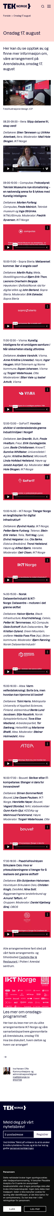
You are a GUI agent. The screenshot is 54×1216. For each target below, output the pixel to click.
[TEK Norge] (17, 7)
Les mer (35, 1208)
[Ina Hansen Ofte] (6, 1070)
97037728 (17, 1080)
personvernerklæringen (22, 1148)
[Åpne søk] (42, 6)
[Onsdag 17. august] (27, 992)
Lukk (12, 1208)
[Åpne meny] (49, 6)
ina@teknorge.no (21, 1077)
